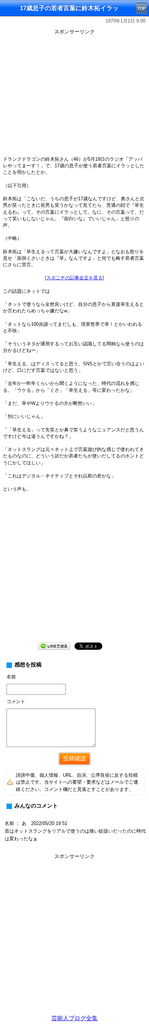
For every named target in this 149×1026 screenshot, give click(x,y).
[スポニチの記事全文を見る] (74, 277)
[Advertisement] (74, 936)
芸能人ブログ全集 (74, 1018)
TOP (141, 8)
